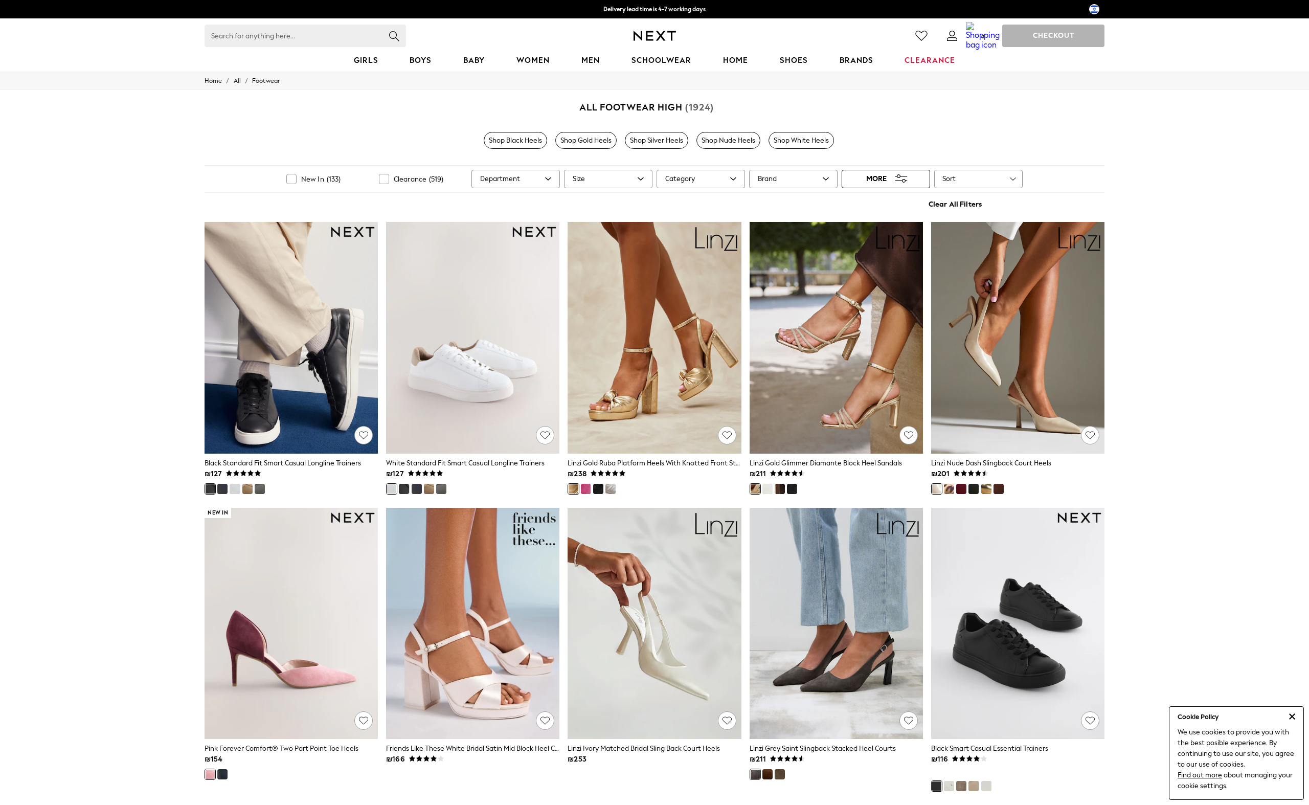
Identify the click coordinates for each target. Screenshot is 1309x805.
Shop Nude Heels (728, 140)
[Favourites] (921, 36)
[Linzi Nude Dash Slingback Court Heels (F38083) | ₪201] (1017, 337)
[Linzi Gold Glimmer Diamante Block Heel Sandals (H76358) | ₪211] (836, 337)
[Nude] (937, 489)
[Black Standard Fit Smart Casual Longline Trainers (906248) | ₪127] (291, 337)
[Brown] (780, 489)
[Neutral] (973, 786)
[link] (952, 36)
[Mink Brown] (247, 489)
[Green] (780, 774)
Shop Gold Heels (586, 140)
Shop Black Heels (515, 140)
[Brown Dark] (999, 489)
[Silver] (610, 489)
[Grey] (260, 489)
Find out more (1200, 775)
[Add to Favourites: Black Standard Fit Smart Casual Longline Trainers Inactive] (363, 435)
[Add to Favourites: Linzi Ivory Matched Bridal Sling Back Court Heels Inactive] (727, 720)
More (876, 178)
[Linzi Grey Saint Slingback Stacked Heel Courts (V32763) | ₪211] (836, 623)
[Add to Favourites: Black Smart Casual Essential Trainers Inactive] (1090, 720)
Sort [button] (949, 178)
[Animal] (949, 489)
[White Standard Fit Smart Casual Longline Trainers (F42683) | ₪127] (472, 337)
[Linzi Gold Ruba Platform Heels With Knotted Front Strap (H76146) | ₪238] (654, 337)
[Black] (210, 489)
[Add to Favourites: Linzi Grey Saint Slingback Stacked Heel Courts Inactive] (908, 720)
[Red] (961, 489)
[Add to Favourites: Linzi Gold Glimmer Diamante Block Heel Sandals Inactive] (908, 435)
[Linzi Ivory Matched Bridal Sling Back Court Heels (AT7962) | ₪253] (654, 623)
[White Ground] (986, 786)
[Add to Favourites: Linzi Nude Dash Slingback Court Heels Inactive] (1090, 435)
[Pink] (586, 489)
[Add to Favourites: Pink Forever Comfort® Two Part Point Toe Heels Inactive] (363, 720)
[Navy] (222, 489)
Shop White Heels (801, 140)
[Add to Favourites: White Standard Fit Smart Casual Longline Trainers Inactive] (545, 435)
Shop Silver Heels (656, 140)
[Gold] (573, 489)
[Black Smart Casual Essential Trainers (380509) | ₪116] (1017, 623)
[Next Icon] (655, 36)
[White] (235, 489)
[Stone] (961, 786)
